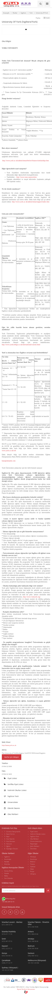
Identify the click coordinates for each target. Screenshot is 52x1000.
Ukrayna (33, 874)
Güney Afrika (8, 871)
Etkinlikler (33, 849)
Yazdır (48, 18)
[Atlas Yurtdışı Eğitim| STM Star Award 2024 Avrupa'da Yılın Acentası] (29, 980)
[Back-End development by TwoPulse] (26, 992)
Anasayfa (6, 13)
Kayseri (5, 946)
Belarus (32, 862)
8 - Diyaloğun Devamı (11, 849)
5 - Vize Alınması (9, 841)
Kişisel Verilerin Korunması (26, 989)
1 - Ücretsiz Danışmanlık (12, 832)
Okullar (15, 13)
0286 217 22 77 (7, 963)
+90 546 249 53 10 (8, 902)
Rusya (32, 871)
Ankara (31, 931)
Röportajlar (33, 844)
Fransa (32, 864)
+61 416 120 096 (33, 963)
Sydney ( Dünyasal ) (10, 967)
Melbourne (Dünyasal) (37, 960)
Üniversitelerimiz (36, 841)
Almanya (33, 857)
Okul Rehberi (12, 814)
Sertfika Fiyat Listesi (15, 784)
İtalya (32, 869)
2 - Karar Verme (9, 834)
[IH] (35, 980)
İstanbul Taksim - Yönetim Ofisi (38, 923)
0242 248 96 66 (33, 941)
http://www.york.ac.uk (9, 745)
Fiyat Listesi (12, 778)
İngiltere (23, 13)
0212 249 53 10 (7, 925)
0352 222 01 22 (7, 948)
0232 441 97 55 (7, 941)
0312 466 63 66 (33, 934)
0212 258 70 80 (33, 927)
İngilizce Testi (13, 796)
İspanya (32, 866)
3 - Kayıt (6, 836)
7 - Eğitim (7, 846)
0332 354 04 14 (7, 956)
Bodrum (31, 946)
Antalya (31, 939)
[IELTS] (41, 980)
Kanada (6, 862)
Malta (6, 876)
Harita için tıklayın (11, 757)
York (31, 13)
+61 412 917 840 (7, 970)
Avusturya (33, 859)
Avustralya (7, 859)
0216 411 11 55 (7, 934)
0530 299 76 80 (33, 948)
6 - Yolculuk (8, 844)
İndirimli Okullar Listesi (16, 790)
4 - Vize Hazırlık (9, 839)
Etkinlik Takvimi (13, 808)
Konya (4, 953)
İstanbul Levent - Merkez (12, 922)
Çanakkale (6, 960)
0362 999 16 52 (33, 956)
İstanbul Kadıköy (9, 931)
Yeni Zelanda (8, 878)
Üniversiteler (12, 802)
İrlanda (6, 873)
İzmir (4, 939)
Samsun (31, 953)
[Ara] (40, 4)
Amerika (7, 864)
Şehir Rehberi (34, 846)
